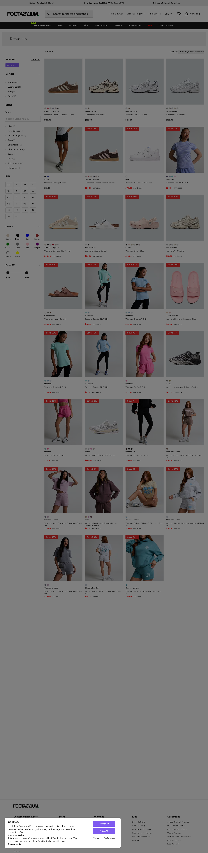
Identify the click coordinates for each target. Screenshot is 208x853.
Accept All (104, 824)
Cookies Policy (16, 835)
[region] (63, 833)
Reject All (104, 831)
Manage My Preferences (104, 838)
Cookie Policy (45, 841)
